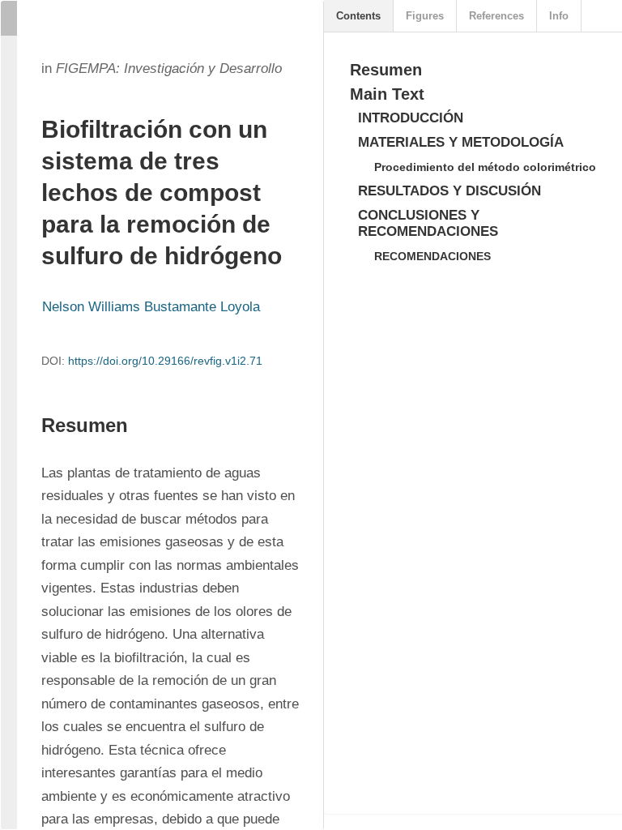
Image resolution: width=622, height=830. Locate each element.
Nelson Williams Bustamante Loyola (151, 306)
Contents (358, 16)
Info (559, 16)
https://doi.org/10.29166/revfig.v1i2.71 (165, 360)
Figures (425, 16)
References (496, 16)
